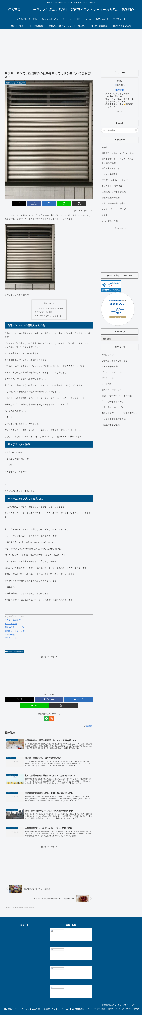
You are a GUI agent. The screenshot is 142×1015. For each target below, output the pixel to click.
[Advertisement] (71, 47)
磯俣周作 (119, 90)
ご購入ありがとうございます (115, 361)
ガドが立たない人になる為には (49, 316)
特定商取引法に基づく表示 (114, 419)
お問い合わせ (108, 355)
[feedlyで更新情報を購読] (46, 718)
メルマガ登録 (11, 624)
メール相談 (10, 634)
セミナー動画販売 (13, 620)
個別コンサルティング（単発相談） (118, 396)
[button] (79, 203)
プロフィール (11, 638)
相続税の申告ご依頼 (111, 425)
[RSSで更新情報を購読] (51, 718)
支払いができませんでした (114, 401)
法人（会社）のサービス (113, 407)
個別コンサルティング (15, 631)
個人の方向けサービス (15, 627)
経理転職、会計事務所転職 (15, 651)
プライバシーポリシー (112, 372)
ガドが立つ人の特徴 (45, 312)
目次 (46, 303)
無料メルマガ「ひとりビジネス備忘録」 (120, 413)
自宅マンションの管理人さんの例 (50, 308)
